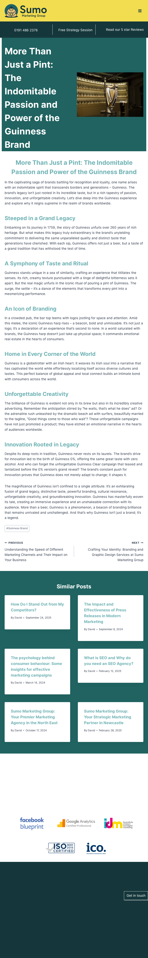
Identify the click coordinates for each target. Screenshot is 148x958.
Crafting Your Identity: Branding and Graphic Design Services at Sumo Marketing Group (115, 551)
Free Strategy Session (75, 30)
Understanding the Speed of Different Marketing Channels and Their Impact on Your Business (36, 551)
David (18, 617)
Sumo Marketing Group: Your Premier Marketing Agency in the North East (34, 717)
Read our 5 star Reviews (125, 30)
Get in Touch (38, 928)
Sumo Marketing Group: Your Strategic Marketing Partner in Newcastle (107, 717)
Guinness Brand (17, 528)
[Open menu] (139, 11)
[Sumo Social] (26, 11)
